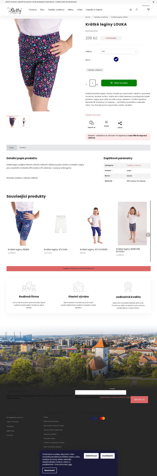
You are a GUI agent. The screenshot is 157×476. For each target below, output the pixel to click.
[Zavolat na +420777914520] (133, 9)
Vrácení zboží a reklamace (53, 430)
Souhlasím (107, 455)
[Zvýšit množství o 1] (98, 84)
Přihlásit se (139, 399)
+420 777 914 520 (13, 422)
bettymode (10, 431)
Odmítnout (91, 455)
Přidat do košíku (121, 83)
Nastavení (49, 470)
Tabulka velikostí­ (95, 70)
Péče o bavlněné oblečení (52, 447)
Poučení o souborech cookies (54, 443)
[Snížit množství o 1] (87, 84)
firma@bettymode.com (15, 417)
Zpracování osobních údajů (54, 426)
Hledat (136, 9)
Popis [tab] (11, 147)
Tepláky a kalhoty (134, 165)
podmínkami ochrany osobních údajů (115, 397)
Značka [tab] (23, 147)
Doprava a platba (50, 434)
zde (70, 464)
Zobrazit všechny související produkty (78, 268)
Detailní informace (93, 115)
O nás (46, 417)
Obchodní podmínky (51, 421)
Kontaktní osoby (49, 438)
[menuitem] (32, 10)
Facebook (10, 426)
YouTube (10, 435)
